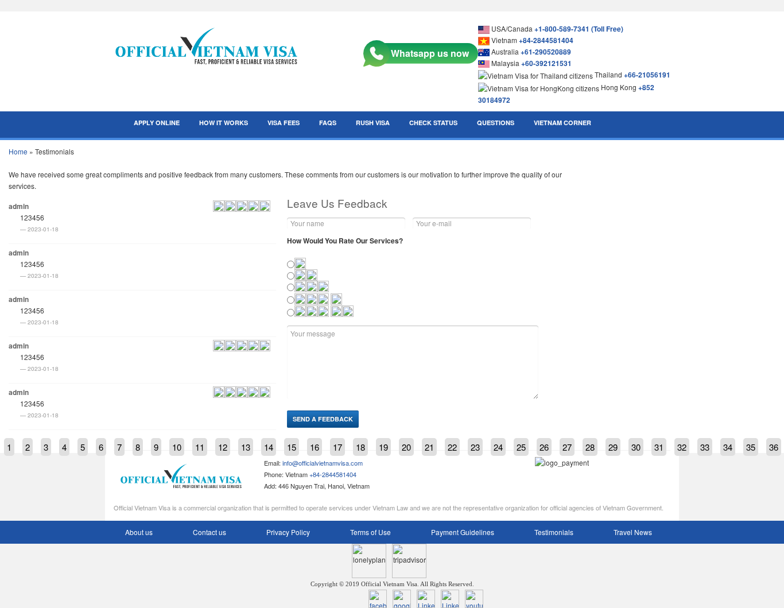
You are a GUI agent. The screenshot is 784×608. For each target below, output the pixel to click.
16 (314, 447)
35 (750, 447)
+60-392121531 (546, 63)
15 (291, 447)
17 (337, 447)
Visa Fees (283, 122)
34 (727, 447)
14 (268, 447)
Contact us (209, 532)
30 (636, 447)
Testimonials (553, 532)
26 (544, 447)
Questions (495, 122)
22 (452, 447)
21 (429, 447)
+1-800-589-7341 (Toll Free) (578, 29)
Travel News (633, 532)
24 (498, 447)
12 (222, 447)
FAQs (327, 122)
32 (681, 447)
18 (360, 447)
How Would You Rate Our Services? (345, 240)
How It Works (223, 122)
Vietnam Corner (562, 122)
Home (18, 151)
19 (383, 447)
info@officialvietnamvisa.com (322, 462)
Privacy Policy (288, 532)
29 (613, 447)
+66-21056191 (647, 74)
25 (521, 447)
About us (139, 532)
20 (406, 447)
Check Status (433, 122)
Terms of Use (370, 532)
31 (658, 447)
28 (590, 447)
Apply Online (157, 122)
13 (245, 447)
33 (704, 447)
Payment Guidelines (462, 532)
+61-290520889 (546, 52)
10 (176, 447)
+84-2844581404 (546, 40)
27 (567, 447)
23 (475, 447)
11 (199, 447)
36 (773, 447)
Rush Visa (373, 122)
